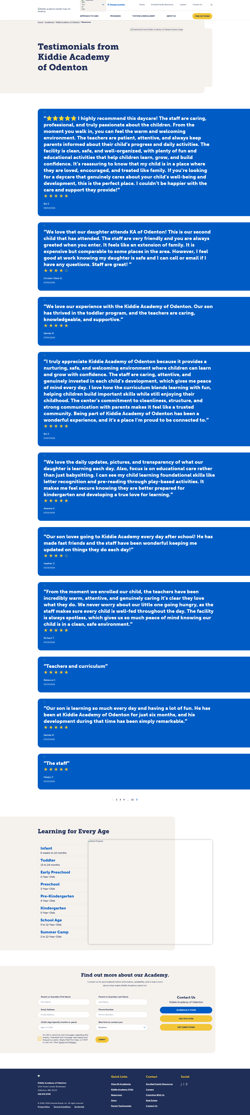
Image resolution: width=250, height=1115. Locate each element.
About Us (171, 16)
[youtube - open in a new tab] (183, 1084)
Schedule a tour (186, 1010)
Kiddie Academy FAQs (122, 1089)
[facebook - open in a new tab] (181, 1084)
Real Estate (151, 1100)
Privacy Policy (44, 1107)
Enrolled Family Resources (162, 5)
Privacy (72, 1042)
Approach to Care (89, 16)
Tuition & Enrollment (143, 16)
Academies (49, 22)
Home (142, 5)
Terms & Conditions (62, 1107)
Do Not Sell (79, 1107)
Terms (62, 1042)
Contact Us (197, 5)
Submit (102, 1039)
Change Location (117, 5)
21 (132, 799)
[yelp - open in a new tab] (187, 1084)
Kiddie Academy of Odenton (68, 22)
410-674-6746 (186, 1018)
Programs (115, 16)
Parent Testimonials (121, 1106)
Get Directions (186, 1027)
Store (114, 1100)
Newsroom (116, 1095)
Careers (183, 5)
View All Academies (121, 1084)
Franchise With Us (155, 1095)
